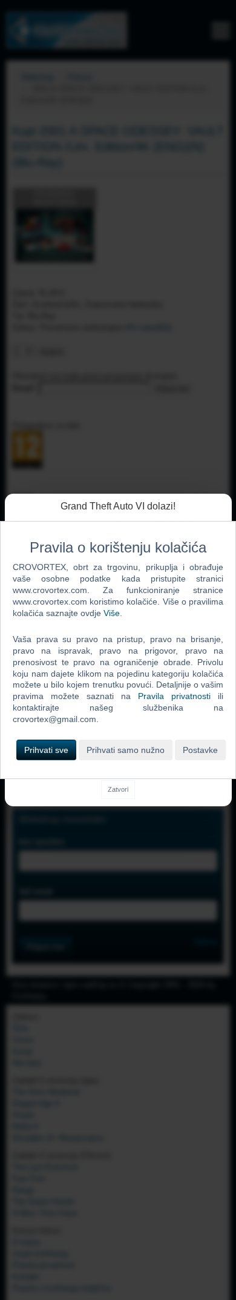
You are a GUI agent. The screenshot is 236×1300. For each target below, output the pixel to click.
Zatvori (118, 789)
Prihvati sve (46, 750)
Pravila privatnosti (174, 696)
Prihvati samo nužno (126, 750)
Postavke (200, 750)
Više (111, 613)
